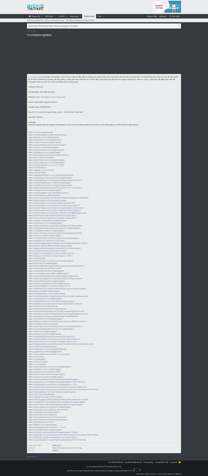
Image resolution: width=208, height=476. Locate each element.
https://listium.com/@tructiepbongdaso (44, 235)
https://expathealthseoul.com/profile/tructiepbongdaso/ (51, 301)
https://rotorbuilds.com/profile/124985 (44, 268)
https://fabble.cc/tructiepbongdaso (42, 424)
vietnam (55, 450)
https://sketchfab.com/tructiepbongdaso (45, 429)
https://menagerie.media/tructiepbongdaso (46, 230)
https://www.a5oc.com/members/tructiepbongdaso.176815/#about (56, 382)
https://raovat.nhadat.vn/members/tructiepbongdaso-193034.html (56, 208)
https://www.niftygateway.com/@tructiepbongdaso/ (50, 182)
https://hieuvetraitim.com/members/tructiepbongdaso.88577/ (54, 205)
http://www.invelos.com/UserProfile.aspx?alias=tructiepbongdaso (55, 404)
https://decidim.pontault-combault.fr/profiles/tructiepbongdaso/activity (58, 313)
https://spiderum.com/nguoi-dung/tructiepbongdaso (50, 185)
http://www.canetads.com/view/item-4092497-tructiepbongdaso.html (57, 213)
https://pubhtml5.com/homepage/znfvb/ (45, 351)
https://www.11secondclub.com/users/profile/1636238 (51, 253)
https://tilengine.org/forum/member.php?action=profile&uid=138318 (57, 321)
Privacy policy (148, 462)
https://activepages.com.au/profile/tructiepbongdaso (50, 177)
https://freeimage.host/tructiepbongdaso (45, 298)
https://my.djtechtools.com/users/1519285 (46, 165)
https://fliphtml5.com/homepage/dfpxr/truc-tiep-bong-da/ (52, 437)
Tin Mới (61, 16)
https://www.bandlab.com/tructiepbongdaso (46, 293)
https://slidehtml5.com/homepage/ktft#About (47, 349)
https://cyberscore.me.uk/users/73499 (44, 371)
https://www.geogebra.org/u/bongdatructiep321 (48, 192)
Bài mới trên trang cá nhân (54, 20)
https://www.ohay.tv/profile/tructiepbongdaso (47, 308)
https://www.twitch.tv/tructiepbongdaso (45, 140)
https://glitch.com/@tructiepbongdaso (44, 291)
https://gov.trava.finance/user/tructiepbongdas (47, 419)
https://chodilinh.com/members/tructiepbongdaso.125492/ (53, 432)
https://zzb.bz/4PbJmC (37, 172)
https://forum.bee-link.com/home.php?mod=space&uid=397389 (55, 233)
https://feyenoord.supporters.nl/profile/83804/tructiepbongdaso (55, 278)
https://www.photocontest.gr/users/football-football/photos (53, 316)
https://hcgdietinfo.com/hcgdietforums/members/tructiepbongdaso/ (57, 402)
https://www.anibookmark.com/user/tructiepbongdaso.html (53, 276)
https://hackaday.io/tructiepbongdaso (44, 412)
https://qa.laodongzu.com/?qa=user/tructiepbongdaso (51, 261)
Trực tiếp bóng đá (35, 77)
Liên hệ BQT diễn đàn (115, 462)
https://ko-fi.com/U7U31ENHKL (41, 157)
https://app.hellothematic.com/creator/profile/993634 (50, 175)
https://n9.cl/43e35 (36, 356)
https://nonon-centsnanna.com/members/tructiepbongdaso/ (53, 379)
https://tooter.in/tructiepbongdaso (42, 346)
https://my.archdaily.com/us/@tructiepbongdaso (48, 273)
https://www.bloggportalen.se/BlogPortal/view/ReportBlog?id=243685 (57, 243)
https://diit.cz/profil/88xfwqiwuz (41, 394)
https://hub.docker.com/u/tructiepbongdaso (46, 160)
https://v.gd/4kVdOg (36, 258)
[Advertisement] (104, 56)
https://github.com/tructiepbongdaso (43, 137)
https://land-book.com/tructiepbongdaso (45, 223)
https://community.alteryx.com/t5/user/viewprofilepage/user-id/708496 (58, 198)
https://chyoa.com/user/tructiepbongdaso (45, 377)
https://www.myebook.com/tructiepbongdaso (47, 200)
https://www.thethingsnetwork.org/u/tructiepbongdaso (51, 329)
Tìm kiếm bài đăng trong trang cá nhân (80, 20)
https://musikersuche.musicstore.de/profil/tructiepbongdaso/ (53, 238)
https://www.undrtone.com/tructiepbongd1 (46, 162)
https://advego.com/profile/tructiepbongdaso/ (47, 220)
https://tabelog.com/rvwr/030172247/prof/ (46, 240)
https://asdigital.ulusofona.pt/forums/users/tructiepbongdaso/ (54, 228)
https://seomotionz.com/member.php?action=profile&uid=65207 (55, 326)
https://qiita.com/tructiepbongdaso (43, 263)
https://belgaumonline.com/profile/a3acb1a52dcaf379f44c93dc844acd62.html (61, 344)
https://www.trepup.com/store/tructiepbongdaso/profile (51, 203)
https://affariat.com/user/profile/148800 (45, 397)
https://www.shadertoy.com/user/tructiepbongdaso (49, 366)
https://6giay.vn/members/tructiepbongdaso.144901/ (50, 256)
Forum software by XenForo (104, 466)
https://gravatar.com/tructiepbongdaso (44, 152)
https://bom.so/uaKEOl (37, 361)
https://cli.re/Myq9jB (37, 364)
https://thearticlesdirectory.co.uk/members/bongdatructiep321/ (54, 210)
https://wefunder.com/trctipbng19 (42, 414)
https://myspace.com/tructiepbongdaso (44, 190)
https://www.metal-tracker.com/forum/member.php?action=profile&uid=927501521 (63, 389)
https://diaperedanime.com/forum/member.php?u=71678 (52, 384)
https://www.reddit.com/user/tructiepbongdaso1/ (49, 155)
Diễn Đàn (49, 16)
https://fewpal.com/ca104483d (41, 170)
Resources (74, 16)
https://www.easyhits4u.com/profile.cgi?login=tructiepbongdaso (55, 225)
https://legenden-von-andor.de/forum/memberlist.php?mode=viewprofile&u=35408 (63, 435)
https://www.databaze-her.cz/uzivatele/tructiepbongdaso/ (52, 392)
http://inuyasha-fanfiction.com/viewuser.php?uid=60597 (51, 336)
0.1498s (164, 474)
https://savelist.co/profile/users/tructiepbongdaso (49, 283)
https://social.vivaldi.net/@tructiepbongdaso (46, 374)
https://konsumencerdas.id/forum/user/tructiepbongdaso (52, 215)
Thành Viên (89, 16)
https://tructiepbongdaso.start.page (43, 324)
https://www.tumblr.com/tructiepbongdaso (46, 150)
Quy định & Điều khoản (133, 462)
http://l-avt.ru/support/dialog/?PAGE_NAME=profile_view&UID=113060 (58, 399)
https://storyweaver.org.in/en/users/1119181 (47, 427)
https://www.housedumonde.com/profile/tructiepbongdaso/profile (56, 311)
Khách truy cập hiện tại (35, 20)
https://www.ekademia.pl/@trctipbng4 (44, 195)
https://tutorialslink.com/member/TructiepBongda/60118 (52, 341)
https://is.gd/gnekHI (36, 359)
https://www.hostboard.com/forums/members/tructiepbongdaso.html (57, 387)
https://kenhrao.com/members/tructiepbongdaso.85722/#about (55, 303)
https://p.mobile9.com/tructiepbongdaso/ (45, 319)
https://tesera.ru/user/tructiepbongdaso (45, 334)
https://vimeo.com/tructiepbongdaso (43, 147)
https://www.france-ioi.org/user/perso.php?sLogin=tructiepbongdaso (57, 288)
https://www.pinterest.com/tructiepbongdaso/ (47, 145)
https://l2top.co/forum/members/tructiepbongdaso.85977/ (53, 218)
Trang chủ (35, 16)
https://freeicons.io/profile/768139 (42, 306)
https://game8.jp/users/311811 (41, 422)
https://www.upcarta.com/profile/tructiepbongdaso (49, 407)
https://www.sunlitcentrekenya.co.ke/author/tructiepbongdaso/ (54, 248)
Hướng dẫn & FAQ (161, 462)
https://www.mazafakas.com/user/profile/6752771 (49, 286)
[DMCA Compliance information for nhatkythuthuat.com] (137, 471)
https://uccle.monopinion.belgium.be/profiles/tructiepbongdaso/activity (58, 296)
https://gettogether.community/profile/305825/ (48, 409)
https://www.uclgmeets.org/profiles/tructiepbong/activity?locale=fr (56, 266)
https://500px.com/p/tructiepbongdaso (44, 142)
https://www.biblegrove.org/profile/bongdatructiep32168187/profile (57, 440)
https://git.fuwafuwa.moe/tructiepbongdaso (46, 281)
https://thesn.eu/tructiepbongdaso (42, 331)
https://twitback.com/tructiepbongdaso (44, 369)
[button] (41, 16)
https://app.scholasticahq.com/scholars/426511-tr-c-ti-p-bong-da (55, 187)
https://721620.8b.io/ (37, 167)
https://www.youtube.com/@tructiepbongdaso (47, 134)
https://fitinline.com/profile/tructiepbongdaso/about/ (50, 245)
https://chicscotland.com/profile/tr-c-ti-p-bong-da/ (49, 354)
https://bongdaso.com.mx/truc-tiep (50, 97)
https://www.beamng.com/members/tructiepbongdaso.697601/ (55, 180)
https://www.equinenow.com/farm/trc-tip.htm (47, 417)
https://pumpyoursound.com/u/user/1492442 (47, 250)
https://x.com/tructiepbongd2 (40, 132)
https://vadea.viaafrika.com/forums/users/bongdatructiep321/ (54, 339)
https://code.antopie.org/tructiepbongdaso (46, 271)
